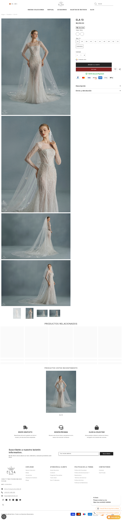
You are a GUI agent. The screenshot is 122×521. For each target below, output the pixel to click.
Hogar (3, 14)
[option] (17, 313)
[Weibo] (16, 500)
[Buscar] (104, 4)
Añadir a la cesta (94, 64)
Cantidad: (78, 52)
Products (9, 14)
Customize (82, 34)
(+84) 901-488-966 (9, 492)
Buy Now (93, 69)
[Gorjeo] (3, 504)
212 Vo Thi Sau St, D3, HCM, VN (12, 489)
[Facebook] (3, 500)
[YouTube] (20, 500)
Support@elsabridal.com (11, 495)
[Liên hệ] (3, 516)
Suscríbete (106, 453)
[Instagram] (6, 500)
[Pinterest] (10, 500)
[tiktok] (13, 500)
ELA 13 (61, 415)
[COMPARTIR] (119, 69)
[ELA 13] (61, 392)
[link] (115, 69)
